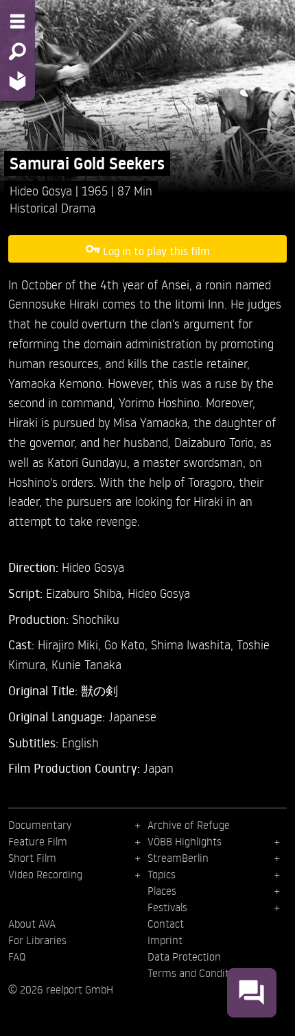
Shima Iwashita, (194, 644)
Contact (166, 923)
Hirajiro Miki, (71, 644)
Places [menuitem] (162, 891)
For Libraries (37, 940)
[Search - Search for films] (17, 51)
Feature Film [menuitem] (37, 841)
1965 (96, 190)
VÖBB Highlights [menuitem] (185, 841)
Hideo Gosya (42, 190)
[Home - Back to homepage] (17, 81)
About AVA (32, 923)
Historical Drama (52, 207)
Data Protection (184, 956)
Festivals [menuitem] (167, 907)
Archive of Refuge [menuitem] (189, 825)
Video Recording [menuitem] (45, 874)
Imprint (165, 940)
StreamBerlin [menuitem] (178, 858)
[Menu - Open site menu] (17, 21)
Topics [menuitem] (162, 874)
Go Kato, (127, 644)
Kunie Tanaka (86, 664)
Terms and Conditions (198, 973)
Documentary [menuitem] (39, 825)
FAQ (16, 956)
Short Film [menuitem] (32, 858)
